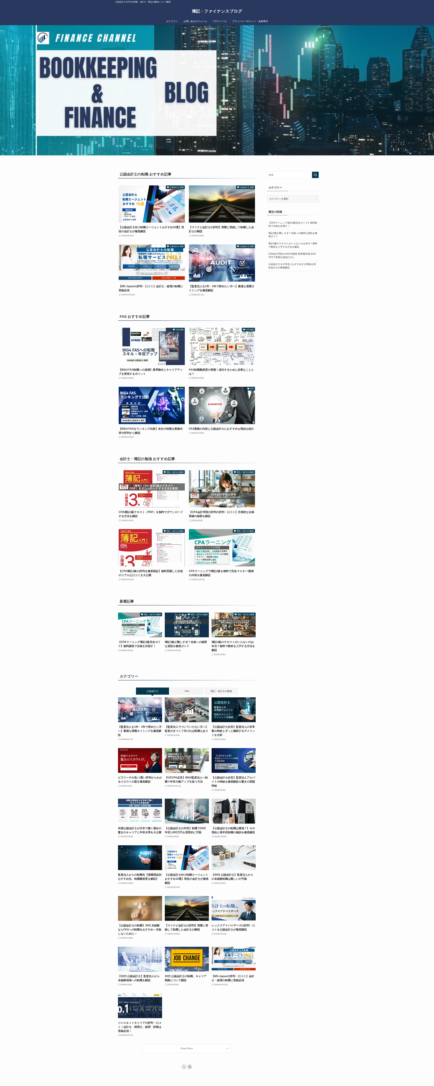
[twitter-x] (184, 1067)
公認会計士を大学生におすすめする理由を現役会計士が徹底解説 (292, 266)
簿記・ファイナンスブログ (217, 11)
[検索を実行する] (315, 175)
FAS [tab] (187, 691)
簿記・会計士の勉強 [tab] (221, 691)
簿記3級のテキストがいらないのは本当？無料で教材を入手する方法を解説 (292, 245)
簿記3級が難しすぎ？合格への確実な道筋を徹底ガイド (292, 235)
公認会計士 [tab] (152, 691)
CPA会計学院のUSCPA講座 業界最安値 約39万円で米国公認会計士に (292, 255)
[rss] (190, 1067)
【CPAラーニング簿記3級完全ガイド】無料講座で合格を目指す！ (292, 224)
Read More (187, 1048)
